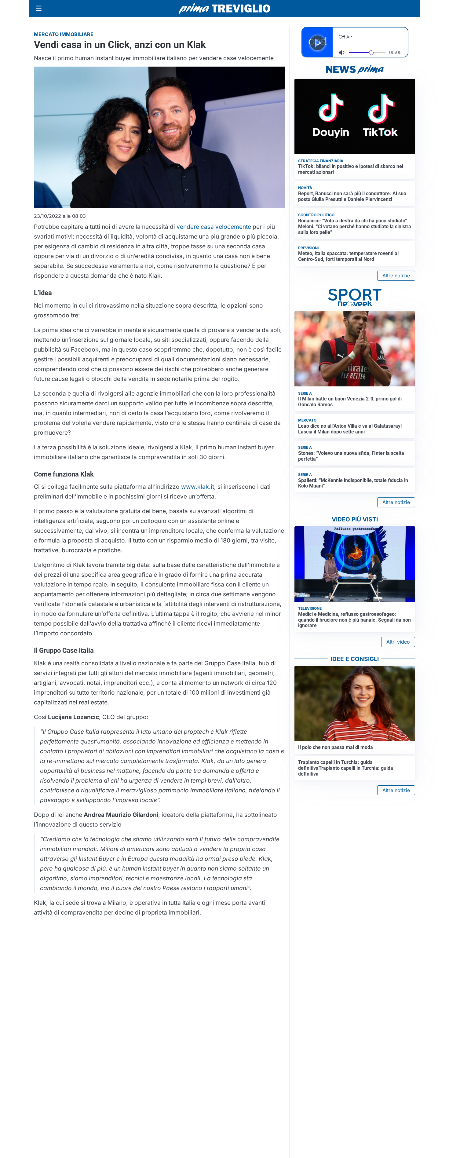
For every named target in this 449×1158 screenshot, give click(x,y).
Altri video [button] (398, 642)
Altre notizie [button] (396, 275)
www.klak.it (197, 486)
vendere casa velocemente (214, 226)
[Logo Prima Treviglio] (224, 8)
